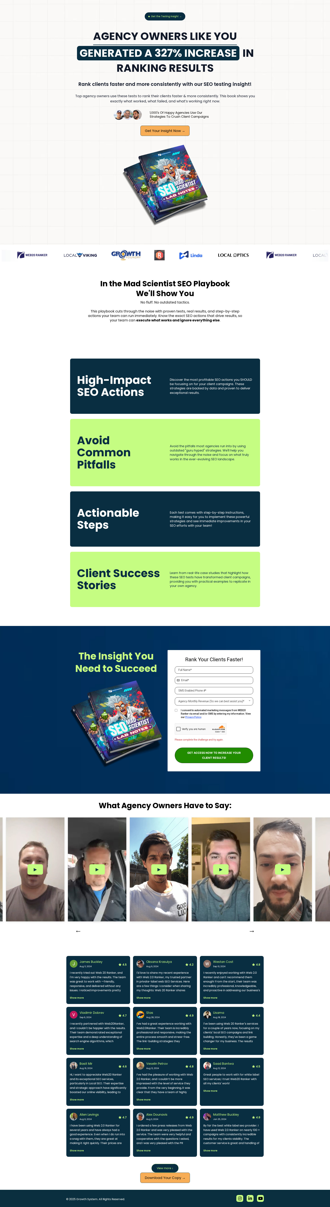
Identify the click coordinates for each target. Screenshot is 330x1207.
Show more (77, 997)
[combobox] (214, 701)
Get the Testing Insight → (166, 16)
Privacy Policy (193, 717)
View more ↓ (165, 1168)
